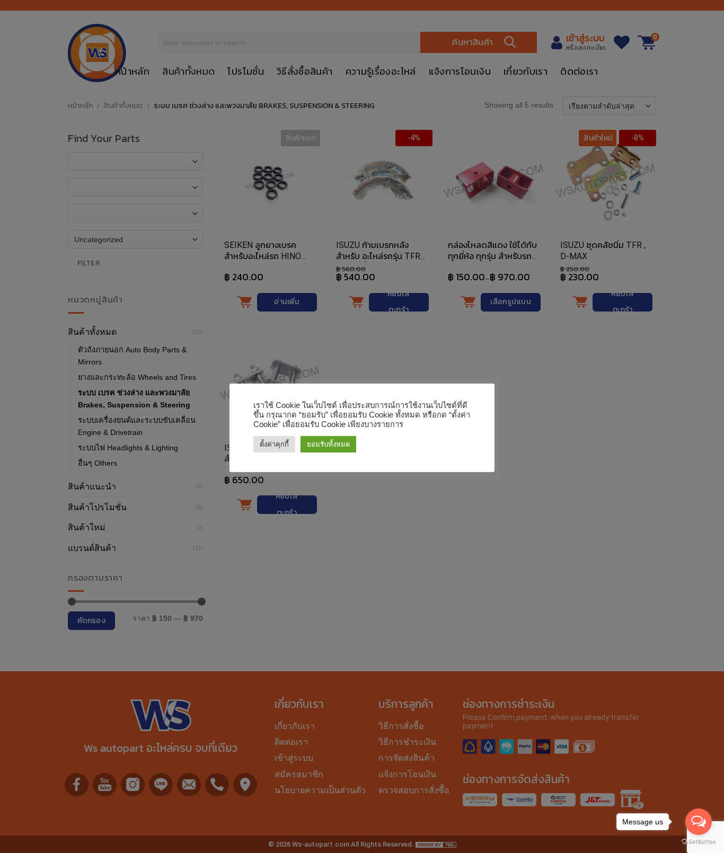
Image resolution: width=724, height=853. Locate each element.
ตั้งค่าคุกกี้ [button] (274, 444)
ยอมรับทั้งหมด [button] (328, 444)
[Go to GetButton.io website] (699, 842)
